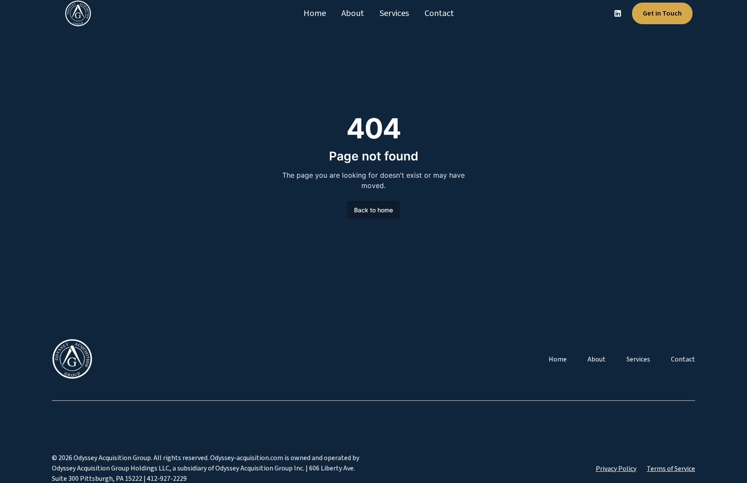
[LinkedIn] (618, 13)
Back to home (373, 210)
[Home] (75, 13)
